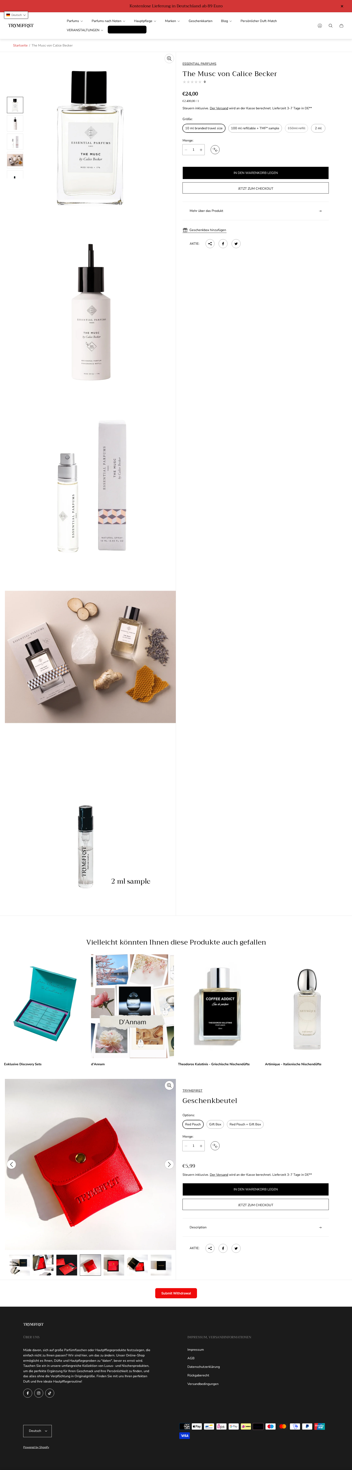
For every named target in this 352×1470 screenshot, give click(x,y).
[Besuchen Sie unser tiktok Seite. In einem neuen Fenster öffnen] (49, 1393)
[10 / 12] (113, 1265)
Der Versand (219, 108)
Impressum (195, 1349)
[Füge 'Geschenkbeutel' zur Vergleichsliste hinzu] (215, 1145)
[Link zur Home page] (33, 1325)
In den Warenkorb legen (256, 173)
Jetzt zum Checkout (255, 189)
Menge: (188, 140)
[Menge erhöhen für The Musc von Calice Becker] (201, 150)
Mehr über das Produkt (206, 211)
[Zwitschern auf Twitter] (236, 243)
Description (198, 1227)
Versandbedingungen (203, 1384)
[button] (16, 15)
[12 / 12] (161, 1265)
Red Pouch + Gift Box (245, 1124)
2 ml (318, 128)
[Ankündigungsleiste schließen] (342, 6)
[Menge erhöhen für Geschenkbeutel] (201, 1146)
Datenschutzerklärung (203, 1367)
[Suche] (330, 25)
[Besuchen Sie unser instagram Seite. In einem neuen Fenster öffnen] (38, 1393)
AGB (191, 1358)
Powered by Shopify (36, 1447)
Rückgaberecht (198, 1375)
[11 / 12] (137, 1265)
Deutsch (35, 1431)
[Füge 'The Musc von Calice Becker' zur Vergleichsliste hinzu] (215, 149)
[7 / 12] (43, 1265)
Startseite (20, 45)
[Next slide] (169, 1164)
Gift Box (215, 1124)
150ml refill (296, 128)
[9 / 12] (90, 1265)
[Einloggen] (319, 25)
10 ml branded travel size (204, 128)
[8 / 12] (66, 1265)
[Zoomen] (169, 58)
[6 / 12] (19, 1265)
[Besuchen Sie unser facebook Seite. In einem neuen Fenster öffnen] (27, 1393)
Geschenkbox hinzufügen (207, 230)
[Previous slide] (11, 1164)
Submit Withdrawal (176, 1293)
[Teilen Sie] (210, 243)
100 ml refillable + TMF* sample (255, 128)
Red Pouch (193, 1124)
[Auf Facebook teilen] (223, 243)
